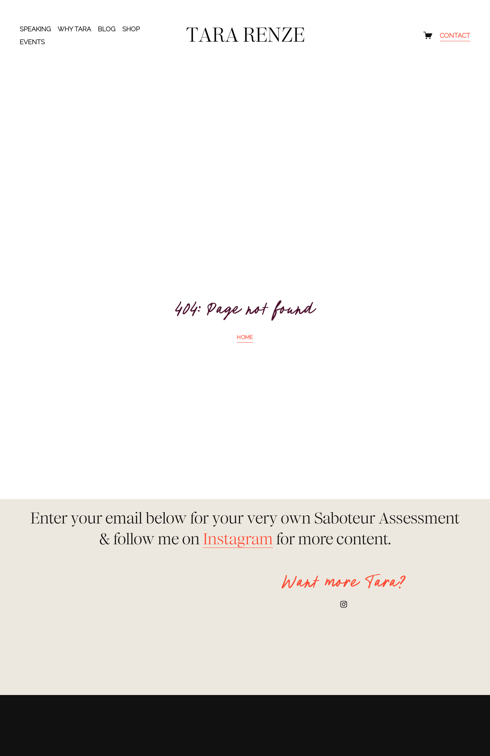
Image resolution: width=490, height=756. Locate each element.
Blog (107, 29)
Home (245, 337)
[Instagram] (343, 604)
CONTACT (455, 35)
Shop (131, 29)
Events (32, 42)
